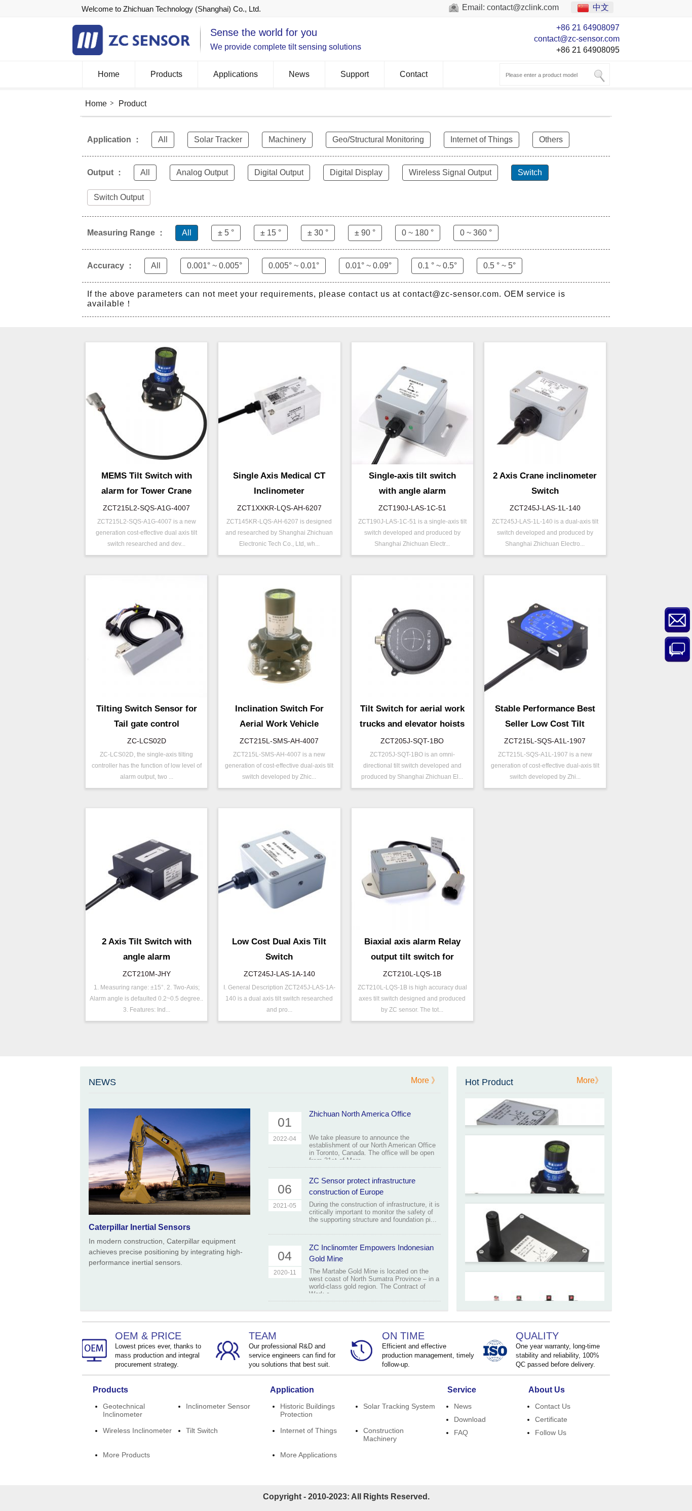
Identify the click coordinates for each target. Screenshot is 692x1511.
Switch (530, 172)
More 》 (425, 1080)
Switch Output (119, 197)
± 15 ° (270, 232)
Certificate (551, 1419)
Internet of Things (481, 139)
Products (166, 74)
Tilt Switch (202, 1430)
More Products (126, 1455)
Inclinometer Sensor (218, 1406)
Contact (414, 74)
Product (132, 103)
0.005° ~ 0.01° (293, 265)
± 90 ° (365, 232)
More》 (589, 1080)
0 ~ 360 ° (476, 232)
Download (470, 1419)
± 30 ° (317, 232)
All (163, 139)
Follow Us (550, 1432)
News (299, 74)
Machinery (287, 139)
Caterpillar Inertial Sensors (139, 1227)
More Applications (308, 1455)
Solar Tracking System (399, 1406)
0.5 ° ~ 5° (499, 265)
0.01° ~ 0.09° (368, 265)
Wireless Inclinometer (137, 1430)
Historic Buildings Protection (307, 1410)
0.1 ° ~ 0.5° (437, 265)
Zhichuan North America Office (360, 1113)
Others (551, 139)
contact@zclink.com (523, 7)
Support (354, 74)
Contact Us (552, 1406)
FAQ (461, 1432)
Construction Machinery (383, 1434)
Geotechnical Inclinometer (124, 1410)
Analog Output (202, 172)
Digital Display (356, 172)
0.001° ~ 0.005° (214, 265)
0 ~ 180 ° (418, 232)
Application (292, 1389)
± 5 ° (226, 232)
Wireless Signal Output (450, 172)
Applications (235, 74)
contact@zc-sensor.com (577, 38)
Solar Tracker (218, 139)
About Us (546, 1389)
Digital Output (278, 172)
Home (109, 74)
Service (461, 1389)
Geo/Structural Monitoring (378, 139)
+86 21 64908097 (588, 27)
